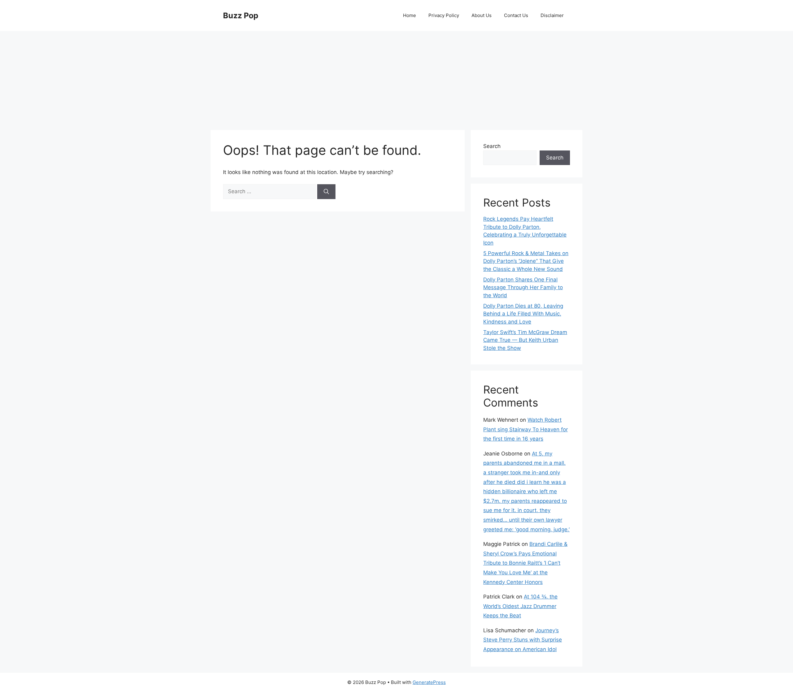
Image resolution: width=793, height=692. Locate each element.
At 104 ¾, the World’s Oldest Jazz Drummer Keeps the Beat (520, 606)
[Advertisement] (396, 77)
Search (492, 146)
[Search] (326, 191)
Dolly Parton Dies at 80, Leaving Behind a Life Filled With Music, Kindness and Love (523, 314)
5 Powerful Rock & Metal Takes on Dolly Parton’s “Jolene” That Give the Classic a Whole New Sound (525, 261)
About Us (481, 15)
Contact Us (516, 15)
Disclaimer (552, 15)
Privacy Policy (443, 15)
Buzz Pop (240, 15)
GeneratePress (429, 682)
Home (409, 15)
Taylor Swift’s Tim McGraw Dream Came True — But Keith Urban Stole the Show (525, 340)
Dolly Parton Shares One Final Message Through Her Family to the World (523, 287)
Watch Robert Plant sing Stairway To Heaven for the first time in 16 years (525, 429)
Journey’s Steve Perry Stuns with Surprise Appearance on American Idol (522, 639)
